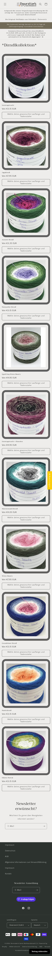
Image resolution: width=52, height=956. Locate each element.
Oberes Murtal (7, 778)
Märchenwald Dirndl (10, 509)
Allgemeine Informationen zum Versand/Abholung (25, 862)
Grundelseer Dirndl (9, 643)
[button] (5, 4)
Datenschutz (10, 851)
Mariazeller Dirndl (9, 307)
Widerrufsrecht (14, 946)
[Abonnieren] (44, 826)
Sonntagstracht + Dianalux (12, 442)
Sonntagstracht (8, 105)
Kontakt (8, 874)
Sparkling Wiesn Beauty (11, 374)
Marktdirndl (7, 711)
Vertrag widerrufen (39, 951)
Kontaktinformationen (22, 950)
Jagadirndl (6, 173)
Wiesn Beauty (7, 576)
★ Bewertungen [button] (50, 480)
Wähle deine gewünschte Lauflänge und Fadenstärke (26, 115)
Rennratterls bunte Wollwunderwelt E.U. (25, 943)
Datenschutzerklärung (29, 946)
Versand (47, 946)
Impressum (9, 845)
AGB (7, 856)
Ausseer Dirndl (8, 240)
